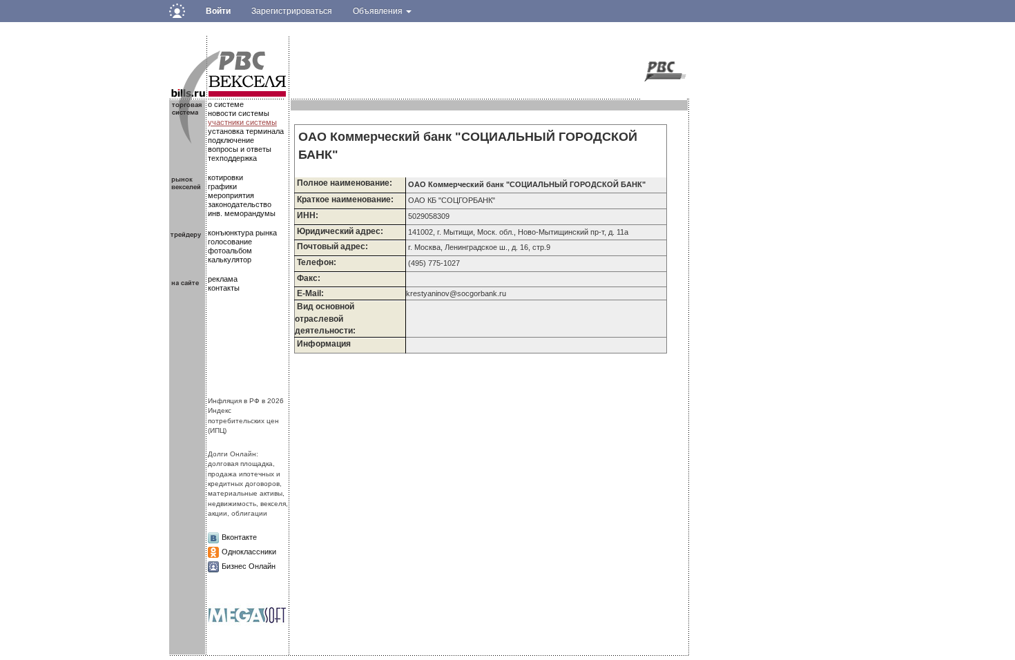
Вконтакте (239, 537)
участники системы (242, 122)
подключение (231, 140)
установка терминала (246, 131)
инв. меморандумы (242, 213)
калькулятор (229, 259)
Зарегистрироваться (291, 11)
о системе (226, 104)
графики (222, 186)
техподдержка (232, 158)
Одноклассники (249, 551)
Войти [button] (218, 11)
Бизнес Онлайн (249, 566)
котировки (225, 177)
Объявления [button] (379, 11)
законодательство (239, 204)
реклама (223, 279)
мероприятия (231, 195)
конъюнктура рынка (242, 233)
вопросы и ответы (239, 149)
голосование (230, 241)
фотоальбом (230, 250)
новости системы (238, 113)
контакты (224, 288)
